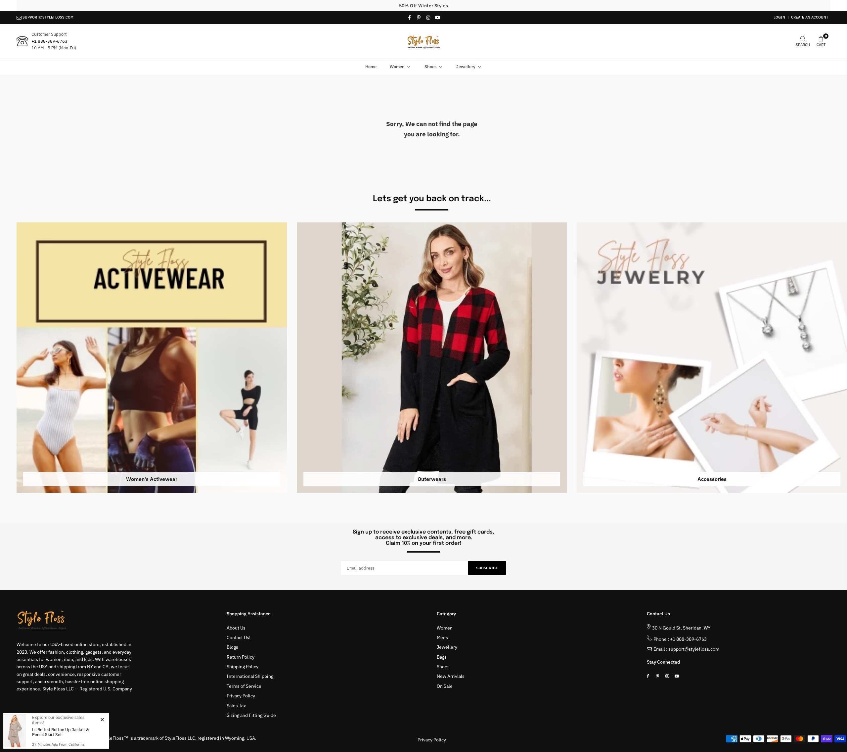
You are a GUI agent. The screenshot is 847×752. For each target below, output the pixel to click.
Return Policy (240, 657)
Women (397, 67)
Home (371, 67)
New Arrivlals (451, 676)
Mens (442, 637)
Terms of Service (244, 686)
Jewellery (465, 67)
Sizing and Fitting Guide (251, 715)
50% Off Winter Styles (423, 6)
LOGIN (779, 17)
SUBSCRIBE (487, 567)
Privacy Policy (241, 696)
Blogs (232, 647)
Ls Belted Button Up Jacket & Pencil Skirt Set (60, 732)
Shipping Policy (242, 667)
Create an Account (809, 17)
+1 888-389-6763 (49, 41)
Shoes (430, 67)
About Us (236, 628)
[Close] (102, 719)
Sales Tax (236, 706)
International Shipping (250, 676)
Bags (442, 657)
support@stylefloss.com (693, 649)
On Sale (445, 686)
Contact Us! (238, 637)
